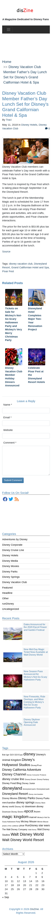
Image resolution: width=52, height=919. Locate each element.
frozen (37, 811)
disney (29, 754)
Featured (7, 587)
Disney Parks (9, 571)
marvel (33, 817)
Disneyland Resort (15, 794)
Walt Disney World (27, 834)
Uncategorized (10, 609)
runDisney (8, 603)
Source (6, 251)
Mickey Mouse (29, 821)
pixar (21, 825)
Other (5, 598)
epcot (28, 811)
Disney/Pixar (36, 765)
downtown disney (34, 806)
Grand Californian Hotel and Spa (30, 267)
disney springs (25, 802)
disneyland (12, 788)
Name (7, 404)
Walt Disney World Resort (23, 840)
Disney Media (10, 560)
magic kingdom (15, 817)
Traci (9, 119)
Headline (7, 593)
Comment (9, 442)
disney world (8, 806)
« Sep (5, 897)
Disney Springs (11, 576)
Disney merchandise (36, 794)
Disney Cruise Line (13, 550)
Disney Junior (28, 783)
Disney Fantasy (43, 779)
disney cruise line (13, 779)
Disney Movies (10, 566)
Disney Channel (14, 774)
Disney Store (40, 803)
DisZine (34, 909)
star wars (44, 825)
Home (6, 62)
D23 (12, 755)
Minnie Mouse (42, 822)
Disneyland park (43, 789)
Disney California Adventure (21, 769)
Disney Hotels (10, 555)
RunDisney (31, 825)
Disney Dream (30, 779)
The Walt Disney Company (14, 829)
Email (7, 417)
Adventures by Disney (14, 539)
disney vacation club (20, 263)
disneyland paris (29, 789)
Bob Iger (5, 755)
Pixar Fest (8, 271)
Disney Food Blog (11, 783)
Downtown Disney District (13, 812)
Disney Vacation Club (14, 582)
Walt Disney (32, 829)
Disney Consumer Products (36, 775)
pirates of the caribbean (10, 826)
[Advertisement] (26, 44)
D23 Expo (18, 755)
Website (8, 430)
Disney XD (19, 806)
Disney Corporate (12, 544)
